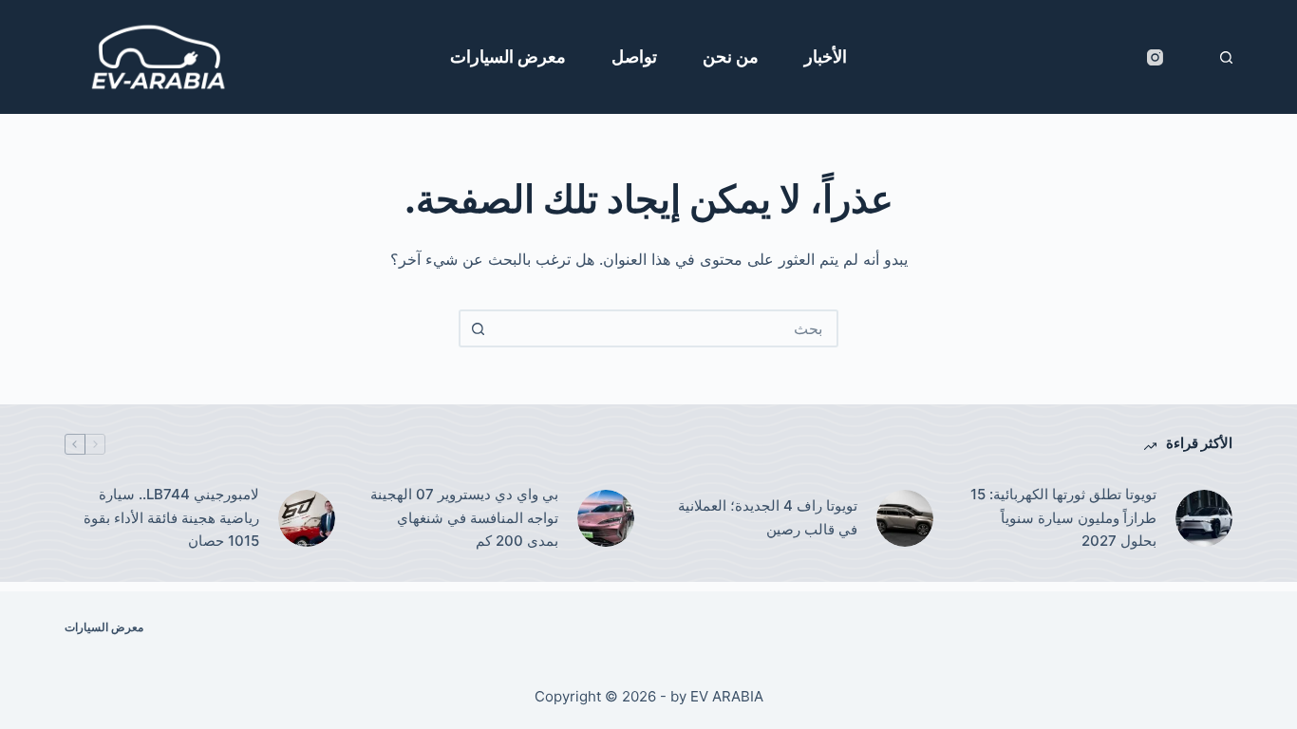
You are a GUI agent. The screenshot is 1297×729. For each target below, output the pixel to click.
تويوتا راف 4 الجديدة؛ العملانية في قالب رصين (767, 517)
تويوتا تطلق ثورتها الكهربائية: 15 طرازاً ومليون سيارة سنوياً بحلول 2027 (1063, 518)
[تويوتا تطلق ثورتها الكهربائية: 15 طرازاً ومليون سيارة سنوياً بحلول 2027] (1203, 518)
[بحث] (1226, 57)
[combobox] (665, 328)
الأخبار (825, 56)
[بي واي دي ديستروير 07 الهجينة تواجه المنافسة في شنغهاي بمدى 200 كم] (605, 518)
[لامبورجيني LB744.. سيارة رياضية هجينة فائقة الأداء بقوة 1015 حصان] (306, 518)
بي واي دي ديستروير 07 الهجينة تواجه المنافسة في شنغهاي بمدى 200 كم (464, 518)
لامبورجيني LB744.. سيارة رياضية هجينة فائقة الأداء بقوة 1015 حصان (171, 518)
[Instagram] (1155, 57)
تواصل (634, 56)
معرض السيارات (508, 56)
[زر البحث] (478, 328)
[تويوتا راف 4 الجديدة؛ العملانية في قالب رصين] (904, 518)
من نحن (731, 56)
